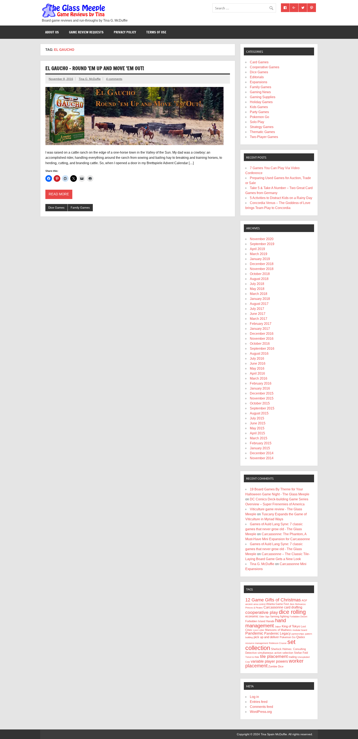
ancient (249, 604)
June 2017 (257, 313)
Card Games (259, 62)
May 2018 (257, 289)
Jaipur (278, 626)
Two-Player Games (264, 137)
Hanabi (270, 621)
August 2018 (259, 279)
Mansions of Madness (278, 630)
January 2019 (260, 259)
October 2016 (260, 343)
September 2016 (262, 348)
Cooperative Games (264, 67)
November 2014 (261, 458)
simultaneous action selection (275, 652)
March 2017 (258, 318)
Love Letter (258, 630)
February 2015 (260, 443)
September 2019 (262, 244)
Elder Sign (264, 616)
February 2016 (260, 383)
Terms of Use (156, 32)
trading (293, 656)
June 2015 (257, 423)
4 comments (114, 79)
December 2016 (261, 333)
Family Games (80, 207)
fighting (284, 616)
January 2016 (260, 388)
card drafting (293, 607)
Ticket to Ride (252, 657)
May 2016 (257, 368)
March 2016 (258, 378)
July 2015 (257, 418)
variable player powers (269, 661)
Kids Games (259, 107)
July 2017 (257, 308)
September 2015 (262, 408)
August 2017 (259, 303)
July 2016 (257, 358)
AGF (304, 600)
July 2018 (257, 284)
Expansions (258, 82)
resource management (256, 643)
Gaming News (260, 92)
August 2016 (259, 353)
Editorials (257, 77)
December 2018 (261, 264)
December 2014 (261, 453)
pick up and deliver (266, 637)
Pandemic (254, 633)
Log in (254, 697)
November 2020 (261, 239)
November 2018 (261, 269)
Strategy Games (261, 127)
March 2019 (258, 254)
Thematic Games (262, 132)
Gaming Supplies (262, 97)
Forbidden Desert (298, 616)
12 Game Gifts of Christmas (273, 599)
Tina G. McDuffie (90, 79)
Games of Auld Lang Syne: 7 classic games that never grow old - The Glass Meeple (274, 529)
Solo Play (257, 122)
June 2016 (257, 363)
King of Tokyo (291, 626)
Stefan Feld (301, 652)
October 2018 (260, 274)
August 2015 (259, 413)
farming (274, 616)
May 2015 (257, 428)
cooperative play (261, 612)
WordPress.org (261, 711)
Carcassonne (273, 607)
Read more (59, 194)
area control (259, 604)
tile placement (274, 656)
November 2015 (261, 398)
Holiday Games (261, 102)
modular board (300, 630)
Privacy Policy (125, 32)
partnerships (297, 634)
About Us (52, 32)
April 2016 (257, 373)
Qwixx (300, 637)
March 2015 (258, 438)
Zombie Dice (275, 666)
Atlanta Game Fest (277, 604)
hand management (265, 623)
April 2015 (257, 433)
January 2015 (260, 448)
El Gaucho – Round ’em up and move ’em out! (94, 68)
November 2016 (261, 338)
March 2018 (258, 294)
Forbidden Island (255, 621)
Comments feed (261, 706)
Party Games (259, 112)
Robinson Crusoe (278, 643)
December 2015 (261, 393)
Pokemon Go (259, 117)
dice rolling (292, 612)
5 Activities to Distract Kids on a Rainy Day (281, 198)
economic (252, 616)
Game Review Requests (86, 32)
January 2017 (260, 328)
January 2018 (260, 298)
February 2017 (260, 323)
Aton (292, 604)
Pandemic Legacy (277, 633)
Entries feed (258, 702)
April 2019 (257, 249)
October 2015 (260, 403)
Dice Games (56, 207)
